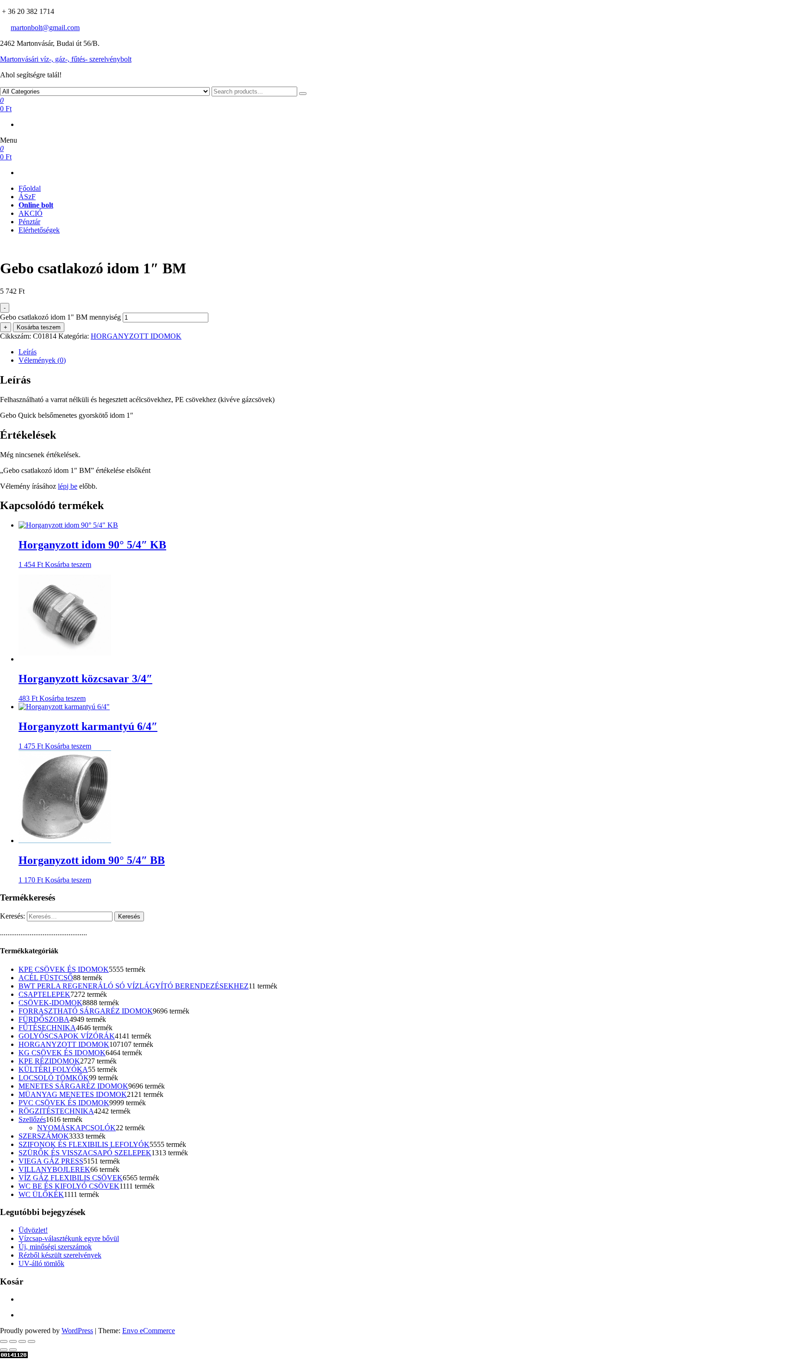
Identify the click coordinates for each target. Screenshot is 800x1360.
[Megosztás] (22, 1341)
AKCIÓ (31, 213)
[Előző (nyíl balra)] (3, 1349)
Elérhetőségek (39, 230)
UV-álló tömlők (41, 1263)
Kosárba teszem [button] (68, 564)
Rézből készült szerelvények (60, 1255)
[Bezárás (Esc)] (31, 1341)
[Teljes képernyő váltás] (13, 1341)
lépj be (67, 486)
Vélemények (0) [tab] (42, 360)
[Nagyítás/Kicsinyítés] (3, 1341)
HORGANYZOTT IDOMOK (136, 336)
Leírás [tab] (28, 352)
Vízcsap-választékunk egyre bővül (69, 1238)
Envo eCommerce (148, 1331)
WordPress (77, 1331)
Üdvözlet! (33, 1230)
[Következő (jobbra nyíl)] (13, 1349)
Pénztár (29, 222)
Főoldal (30, 188)
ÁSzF (27, 197)
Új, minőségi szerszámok (55, 1247)
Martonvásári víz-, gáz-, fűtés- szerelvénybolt (65, 59)
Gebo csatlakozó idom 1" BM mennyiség (60, 317)
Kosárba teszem (39, 327)
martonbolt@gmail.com (45, 27)
